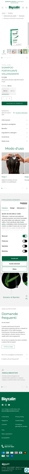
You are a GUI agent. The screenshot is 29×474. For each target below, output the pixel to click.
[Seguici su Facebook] (3, 405)
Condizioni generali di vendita (21, 425)
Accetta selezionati (14, 263)
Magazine (5, 420)
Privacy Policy (19, 416)
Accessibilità (6, 438)
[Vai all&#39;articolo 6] (25, 51)
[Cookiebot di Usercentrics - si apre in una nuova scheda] (20, 203)
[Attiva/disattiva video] (17, 287)
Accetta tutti (14, 258)
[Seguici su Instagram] (6, 405)
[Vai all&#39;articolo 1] (4, 51)
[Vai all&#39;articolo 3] (9, 51)
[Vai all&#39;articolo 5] (20, 51)
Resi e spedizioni (7, 434)
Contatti (4, 424)
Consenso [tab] (5, 208)
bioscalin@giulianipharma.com (10, 411)
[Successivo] (25, 58)
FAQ (3, 430)
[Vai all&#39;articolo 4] (14, 51)
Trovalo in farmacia (21, 113)
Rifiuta (14, 269)
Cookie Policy (19, 420)
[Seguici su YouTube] (9, 405)
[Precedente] (21, 58)
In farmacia (5, 416)
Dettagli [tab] (12, 208)
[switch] (25, 241)
